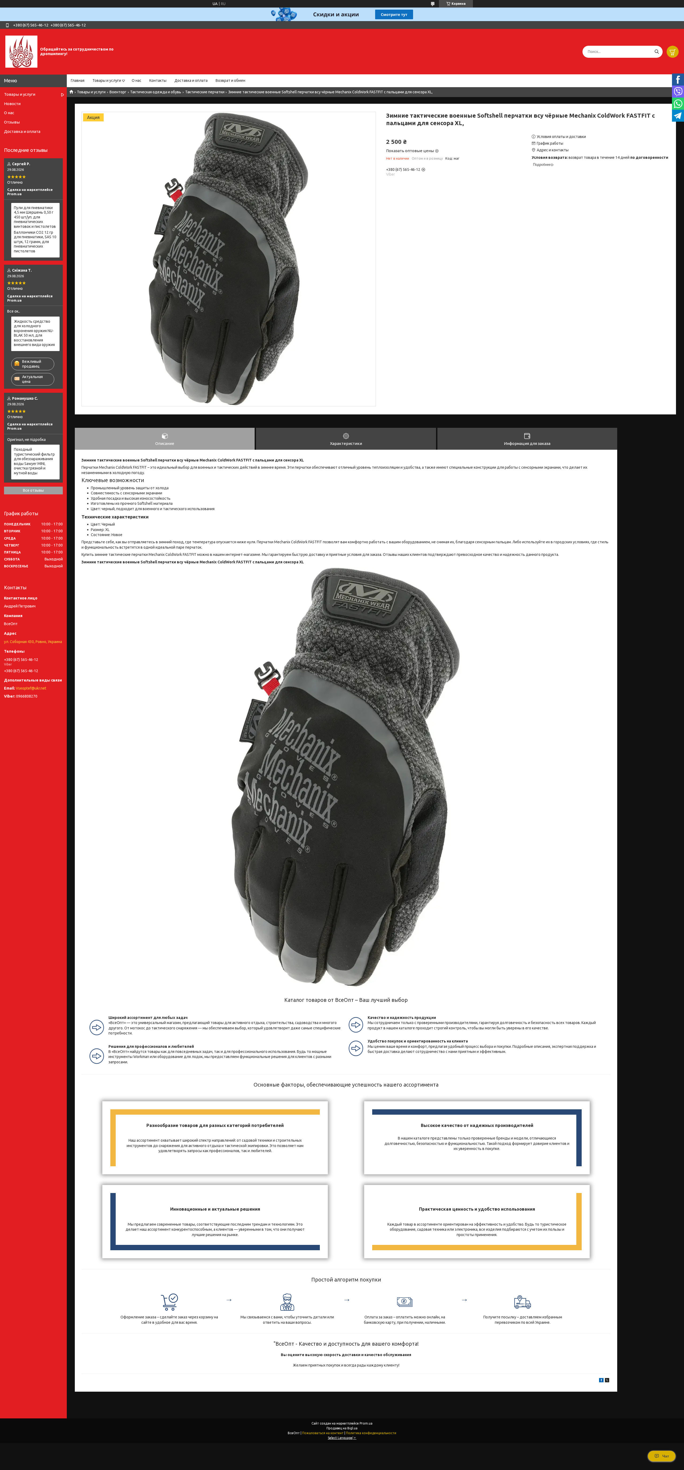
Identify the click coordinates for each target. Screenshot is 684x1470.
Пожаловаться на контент (323, 1433)
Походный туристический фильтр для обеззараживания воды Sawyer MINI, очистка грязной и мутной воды (34, 461)
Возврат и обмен (230, 80)
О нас (136, 80)
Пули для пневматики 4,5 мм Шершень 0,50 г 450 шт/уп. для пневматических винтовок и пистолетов (35, 217)
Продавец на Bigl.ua (342, 1428)
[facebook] (601, 1381)
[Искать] (657, 52)
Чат (665, 1456)
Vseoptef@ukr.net (31, 688)
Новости (12, 103)
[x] (607, 1381)
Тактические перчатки (204, 92)
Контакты (157, 80)
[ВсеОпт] (21, 51)
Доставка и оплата (191, 80)
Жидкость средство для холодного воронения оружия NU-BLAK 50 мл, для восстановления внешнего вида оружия (34, 333)
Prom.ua (366, 1423)
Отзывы (12, 122)
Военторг (118, 92)
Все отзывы (33, 490)
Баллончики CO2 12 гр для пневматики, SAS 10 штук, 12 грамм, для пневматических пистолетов (35, 241)
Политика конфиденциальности (371, 1433)
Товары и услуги (106, 80)
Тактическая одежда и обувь (155, 92)
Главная (77, 80)
